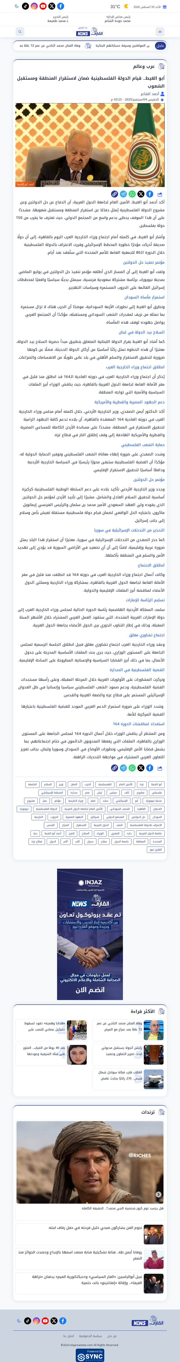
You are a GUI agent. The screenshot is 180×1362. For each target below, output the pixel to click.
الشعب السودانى (120, 808)
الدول (53, 841)
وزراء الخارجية (75, 800)
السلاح (85, 833)
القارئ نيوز (156, 849)
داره (129, 833)
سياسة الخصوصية (90, 1336)
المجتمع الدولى (115, 817)
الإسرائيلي (122, 800)
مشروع (31, 800)
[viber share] (123, 194)
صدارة (73, 792)
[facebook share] (149, 194)
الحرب (88, 784)
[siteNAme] (90, 31)
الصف (119, 825)
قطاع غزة (36, 841)
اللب (77, 841)
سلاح (104, 841)
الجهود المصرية (74, 817)
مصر (87, 792)
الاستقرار (81, 825)
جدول (90, 841)
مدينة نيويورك (154, 800)
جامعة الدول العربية (150, 833)
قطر (93, 800)
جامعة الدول (121, 841)
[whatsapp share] (132, 194)
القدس (51, 825)
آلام (65, 841)
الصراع (65, 825)
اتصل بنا (68, 1336)
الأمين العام (125, 784)
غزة (142, 784)
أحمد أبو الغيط (53, 833)
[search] (20, 31)
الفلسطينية (105, 784)
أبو (136, 800)
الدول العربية (101, 825)
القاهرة (141, 808)
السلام (48, 784)
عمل (44, 800)
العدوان (157, 808)
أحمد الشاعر (150, 93)
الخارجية (38, 817)
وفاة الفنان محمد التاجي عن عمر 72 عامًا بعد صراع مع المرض (89, 46)
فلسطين (157, 792)
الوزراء (100, 833)
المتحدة (157, 841)
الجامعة (32, 784)
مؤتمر (57, 800)
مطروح (140, 792)
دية (35, 833)
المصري (115, 833)
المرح (71, 833)
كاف (126, 792)
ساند (105, 800)
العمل (74, 784)
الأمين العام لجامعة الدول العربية (84, 808)
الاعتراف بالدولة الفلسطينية (146, 825)
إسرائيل (94, 817)
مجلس (113, 792)
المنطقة (140, 841)
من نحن (112, 1336)
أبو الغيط (156, 784)
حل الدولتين (138, 817)
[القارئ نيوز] (148, 1321)
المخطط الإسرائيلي (52, 792)
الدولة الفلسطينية (46, 808)
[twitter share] (140, 194)
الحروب (54, 817)
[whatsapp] (114, 194)
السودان (157, 817)
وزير (61, 784)
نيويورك (24, 808)
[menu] (160, 31)
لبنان (99, 792)
